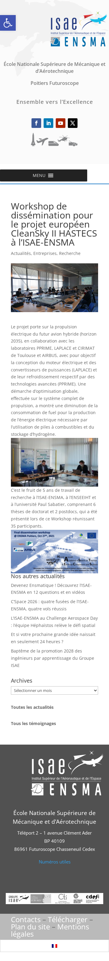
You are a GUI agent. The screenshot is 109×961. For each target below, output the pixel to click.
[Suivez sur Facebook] (36, 123)
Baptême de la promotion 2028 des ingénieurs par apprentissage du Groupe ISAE (52, 658)
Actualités (21, 253)
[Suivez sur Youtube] (60, 123)
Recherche (70, 253)
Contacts (26, 919)
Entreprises (45, 253)
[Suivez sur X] (73, 123)
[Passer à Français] (54, 946)
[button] (8, 23)
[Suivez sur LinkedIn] (48, 123)
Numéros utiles (55, 862)
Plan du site (30, 927)
